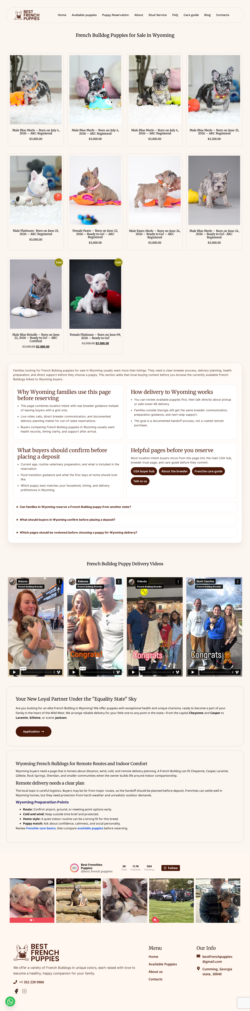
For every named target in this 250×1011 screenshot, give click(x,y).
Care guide (191, 15)
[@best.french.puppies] (74, 868)
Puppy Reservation (115, 15)
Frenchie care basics (41, 828)
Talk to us (140, 481)
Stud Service (158, 15)
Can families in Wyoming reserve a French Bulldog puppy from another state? (75, 507)
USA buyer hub (143, 471)
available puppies (90, 828)
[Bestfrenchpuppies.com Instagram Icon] (24, 991)
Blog (207, 15)
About (138, 15)
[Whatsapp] (10, 1001)
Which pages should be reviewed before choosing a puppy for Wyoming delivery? (78, 532)
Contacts (222, 15)
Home (62, 15)
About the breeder (174, 471)
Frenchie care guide (208, 471)
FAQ (175, 15)
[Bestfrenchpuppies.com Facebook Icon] (16, 991)
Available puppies (84, 15)
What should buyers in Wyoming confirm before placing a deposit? (67, 519)
